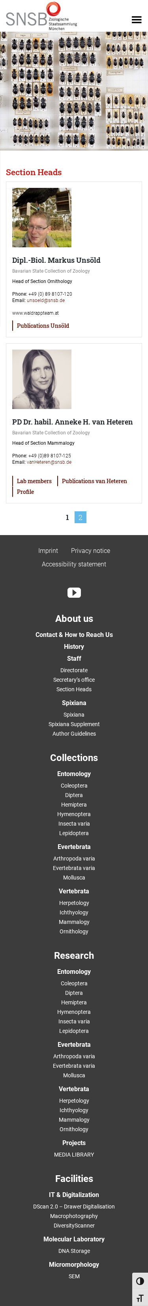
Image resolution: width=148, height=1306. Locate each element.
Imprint (48, 551)
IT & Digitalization (74, 1195)
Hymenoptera (74, 814)
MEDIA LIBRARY (74, 1154)
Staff (74, 658)
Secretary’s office (74, 680)
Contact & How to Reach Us (74, 635)
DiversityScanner (74, 1225)
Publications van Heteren (94, 481)
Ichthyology (74, 912)
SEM (74, 1276)
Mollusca (74, 877)
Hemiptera (74, 804)
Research (74, 955)
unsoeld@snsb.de (46, 300)
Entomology (74, 774)
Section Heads (74, 689)
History (74, 646)
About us (74, 618)
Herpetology (74, 903)
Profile (25, 491)
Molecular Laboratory (74, 1239)
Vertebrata (74, 891)
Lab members (34, 481)
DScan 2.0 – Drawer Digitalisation (74, 1206)
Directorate (74, 670)
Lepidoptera (74, 833)
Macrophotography (74, 1216)
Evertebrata (74, 847)
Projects (74, 1143)
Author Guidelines (74, 733)
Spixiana (74, 703)
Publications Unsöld (43, 325)
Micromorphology (74, 1264)
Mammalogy (74, 922)
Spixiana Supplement (74, 724)
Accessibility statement (74, 564)
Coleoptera (74, 785)
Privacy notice (90, 551)
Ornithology (74, 931)
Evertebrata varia (74, 868)
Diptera (74, 795)
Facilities (74, 1178)
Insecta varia (74, 823)
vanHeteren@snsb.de (49, 462)
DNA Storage (74, 1251)
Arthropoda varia (74, 858)
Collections (74, 757)
